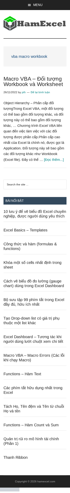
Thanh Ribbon (16, 457)
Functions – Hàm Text (22, 374)
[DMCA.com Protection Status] (9, 490)
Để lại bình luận (40, 92)
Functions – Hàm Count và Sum (31, 425)
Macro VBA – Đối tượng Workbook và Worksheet (33, 81)
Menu (38, 5)
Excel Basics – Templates (25, 230)
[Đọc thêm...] (54, 160)
